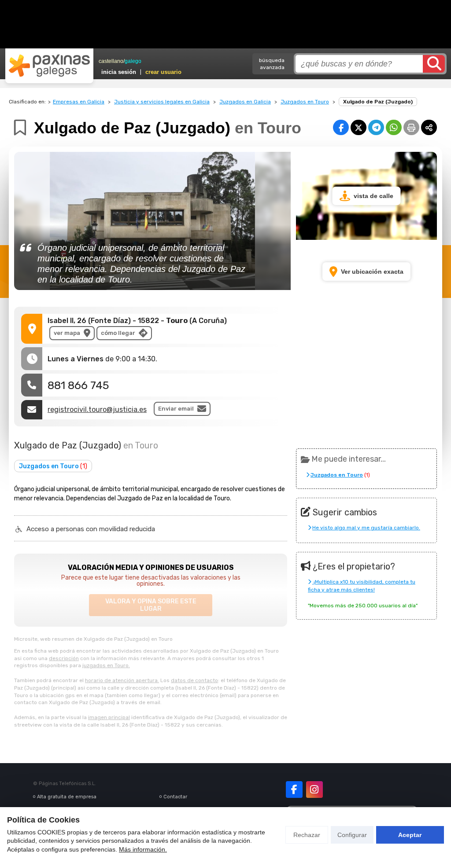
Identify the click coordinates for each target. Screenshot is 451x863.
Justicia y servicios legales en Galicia (162, 102)
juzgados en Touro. (106, 665)
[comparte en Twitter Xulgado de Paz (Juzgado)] (358, 127)
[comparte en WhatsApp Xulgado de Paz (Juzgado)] (394, 127)
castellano (111, 61)
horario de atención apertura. (122, 680)
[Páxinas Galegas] (49, 65)
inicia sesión (118, 72)
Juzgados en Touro (305, 102)
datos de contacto (194, 680)
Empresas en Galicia (78, 102)
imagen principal (109, 717)
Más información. (143, 849)
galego (133, 61)
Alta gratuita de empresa (66, 797)
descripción (64, 658)
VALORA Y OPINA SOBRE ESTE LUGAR (150, 605)
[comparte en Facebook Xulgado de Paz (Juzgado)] (341, 127)
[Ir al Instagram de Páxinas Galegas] (314, 789)
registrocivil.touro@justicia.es (97, 409)
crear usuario (163, 72)
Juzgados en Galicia (245, 102)
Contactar (175, 797)
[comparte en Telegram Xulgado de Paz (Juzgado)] (376, 127)
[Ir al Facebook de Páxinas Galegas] (294, 789)
